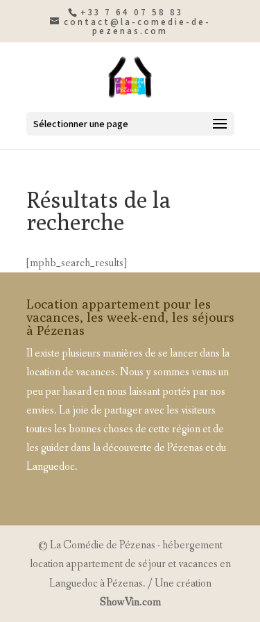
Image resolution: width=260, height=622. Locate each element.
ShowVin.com (130, 602)
